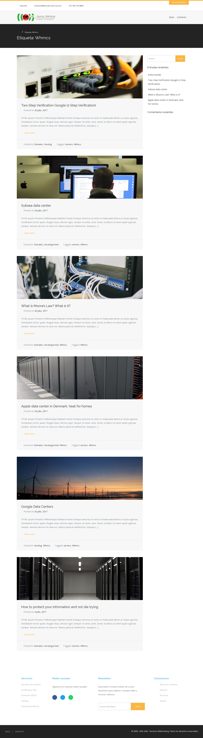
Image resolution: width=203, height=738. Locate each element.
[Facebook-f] (54, 697)
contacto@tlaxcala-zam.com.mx (48, 5)
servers (69, 144)
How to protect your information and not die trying (59, 607)
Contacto (181, 17)
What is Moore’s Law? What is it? (45, 306)
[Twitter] (62, 697)
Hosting (48, 144)
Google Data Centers (37, 506)
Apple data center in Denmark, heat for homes (56, 406)
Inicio (171, 17)
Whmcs (77, 144)
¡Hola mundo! (154, 74)
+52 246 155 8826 (76, 5)
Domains (38, 144)
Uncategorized (51, 244)
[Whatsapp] (70, 697)
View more (29, 132)
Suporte (23, 5)
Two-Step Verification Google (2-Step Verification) (58, 105)
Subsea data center (36, 205)
